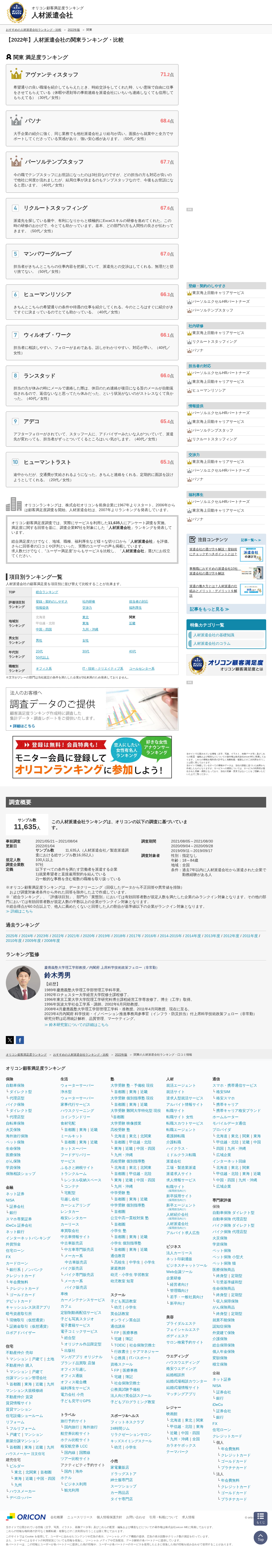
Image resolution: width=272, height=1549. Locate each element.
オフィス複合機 (74, 1382)
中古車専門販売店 (79, 1249)
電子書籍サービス (75, 1325)
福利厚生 (135, 607)
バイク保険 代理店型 (229, 1232)
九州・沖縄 (90, 629)
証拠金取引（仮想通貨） (30, 1326)
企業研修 (173, 1278)
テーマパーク (177, 1452)
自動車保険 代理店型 (229, 1219)
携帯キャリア (227, 1104)
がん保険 (13, 1161)
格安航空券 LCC (74, 1446)
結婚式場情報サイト (183, 1387)
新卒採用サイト (179, 1197)
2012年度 (231, 936)
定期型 (236, 1276)
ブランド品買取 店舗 (78, 1363)
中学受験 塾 (120, 1193)
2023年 (43, 936)
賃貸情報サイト (19, 1403)
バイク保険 (15, 1104)
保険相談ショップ (21, 1173)
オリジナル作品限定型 (82, 1344)
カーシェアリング (75, 1205)
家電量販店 (119, 1467)
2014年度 (193, 936)
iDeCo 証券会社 (19, 1225)
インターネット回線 (229, 1161)
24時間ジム (120, 1428)
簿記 (129, 1339)
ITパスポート (140, 1358)
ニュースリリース (80, 1517)
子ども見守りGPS (76, 1401)
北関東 (31, 1472)
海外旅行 (90, 1427)
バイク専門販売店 (79, 1274)
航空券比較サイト (75, 1433)
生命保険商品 (223, 1288)
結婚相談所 (175, 1375)
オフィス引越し (74, 1369)
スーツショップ (123, 1486)
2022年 (58, 936)
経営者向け (179, 1284)
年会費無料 (19, 1282)
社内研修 (88, 601)
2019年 (104, 936)
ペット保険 (15, 1142)
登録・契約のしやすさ (52, 601)
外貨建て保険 (223, 1333)
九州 (50, 1384)
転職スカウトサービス (184, 1123)
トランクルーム (74, 1173)
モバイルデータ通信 (229, 1123)
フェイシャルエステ (183, 1329)
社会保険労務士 (142, 1345)
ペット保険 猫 (224, 1263)
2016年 (150, 936)
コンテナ (71, 1186)
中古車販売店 (72, 1243)
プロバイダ (221, 1129)
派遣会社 (173, 1161)
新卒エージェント (181, 1207)
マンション (19, 1359)
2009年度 (33, 940)
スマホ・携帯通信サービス (234, 1085)
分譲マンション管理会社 (26, 1378)
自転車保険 (15, 1123)
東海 (85, 623)
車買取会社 (70, 1230)
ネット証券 (15, 1194)
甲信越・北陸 (140, 1142)
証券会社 (17, 1206)
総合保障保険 (223, 1345)
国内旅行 (71, 1427)
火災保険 (13, 1129)
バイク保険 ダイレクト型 (233, 1225)
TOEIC (120, 1345)
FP (116, 1333)
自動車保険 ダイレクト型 (233, 1212)
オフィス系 (44, 668)
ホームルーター (225, 1117)
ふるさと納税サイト (77, 1167)
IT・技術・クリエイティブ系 (102, 668)
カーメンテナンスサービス (83, 1300)
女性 (85, 640)
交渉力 (87, 607)
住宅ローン (15, 1250)
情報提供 (42, 607)
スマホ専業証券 (19, 1219)
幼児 (118, 1307)
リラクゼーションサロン (130, 1434)
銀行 (13, 1212)
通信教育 (117, 1256)
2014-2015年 (171, 936)
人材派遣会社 (177, 1225)
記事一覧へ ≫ (251, 540)
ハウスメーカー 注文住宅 (25, 1454)
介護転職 (173, 1142)
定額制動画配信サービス (81, 1312)
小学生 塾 (118, 1230)
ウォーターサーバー (77, 1085)
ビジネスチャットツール (186, 1265)
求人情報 (188, 1517)
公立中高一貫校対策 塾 (129, 1218)
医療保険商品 (223, 1269)
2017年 (135, 936)
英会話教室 (119, 1313)
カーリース (70, 1224)
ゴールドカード (23, 1295)
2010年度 (14, 940)
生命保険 (13, 1148)
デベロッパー (21, 1497)
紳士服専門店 (121, 1480)
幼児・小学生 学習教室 (129, 1274)
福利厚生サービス (75, 1388)
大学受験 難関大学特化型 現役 (135, 1110)
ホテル (66, 1478)
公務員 (119, 1358)
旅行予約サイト (74, 1421)
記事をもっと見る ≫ (209, 609)
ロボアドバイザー (21, 1333)
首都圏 (15, 1384)
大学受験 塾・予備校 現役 (132, 1085)
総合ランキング (47, 592)
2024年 (27, 936)
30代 (85, 651)
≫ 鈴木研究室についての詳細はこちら (76, 1025)
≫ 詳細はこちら (19, 911)
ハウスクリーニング (77, 1110)
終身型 (221, 1276)
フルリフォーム (23, 1428)
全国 (196, 1439)
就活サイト (175, 1092)
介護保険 (219, 1339)
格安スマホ (225, 1098)
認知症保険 (221, 1326)
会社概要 (56, 1517)
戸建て (37, 1359)
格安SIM (223, 1092)
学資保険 (13, 1167)
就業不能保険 (223, 1320)
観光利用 (71, 1490)
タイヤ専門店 (121, 1499)
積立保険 (219, 1364)
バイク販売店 (72, 1268)
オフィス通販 (72, 1376)
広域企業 (223, 1155)
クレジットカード (21, 1276)
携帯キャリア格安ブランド (238, 1110)
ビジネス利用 (75, 1484)
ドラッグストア (123, 1474)
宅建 (118, 1339)
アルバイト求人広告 (183, 1233)
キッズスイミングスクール (131, 1441)
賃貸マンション (19, 1409)
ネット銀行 (15, 1232)
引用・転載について (163, 1517)
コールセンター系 (142, 668)
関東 (199, 1420)
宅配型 (69, 1193)
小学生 (149, 1262)
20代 (39, 651)
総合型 (69, 1338)
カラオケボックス (181, 1445)
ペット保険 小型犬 (227, 1257)
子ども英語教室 (123, 1301)
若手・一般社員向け (186, 1297)
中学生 (134, 1262)
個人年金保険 (223, 1351)
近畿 (132, 623)
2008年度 (52, 940)
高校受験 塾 (120, 1129)
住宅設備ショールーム (24, 1416)
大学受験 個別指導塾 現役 (132, 1098)
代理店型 (17, 1098)
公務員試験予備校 (125, 1389)
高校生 (119, 1262)
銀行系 (15, 1269)
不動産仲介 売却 (19, 1352)
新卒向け (177, 1303)
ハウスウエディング (183, 1362)
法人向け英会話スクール (130, 1395)
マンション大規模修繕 (24, 1390)
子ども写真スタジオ (77, 1319)
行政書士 (121, 1351)
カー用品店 (119, 1492)
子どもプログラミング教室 (132, 1402)
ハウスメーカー (23, 1491)
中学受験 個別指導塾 (127, 1205)
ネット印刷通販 (179, 1259)
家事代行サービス (75, 1104)
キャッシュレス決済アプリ (28, 1307)
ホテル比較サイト (75, 1440)
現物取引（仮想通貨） (28, 1320)
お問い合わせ (135, 1517)
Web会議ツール (179, 1272)
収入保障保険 (227, 1301)
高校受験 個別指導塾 (127, 1161)
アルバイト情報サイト (184, 1104)
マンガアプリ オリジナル (82, 1357)
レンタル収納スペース (82, 1180)
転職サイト (175, 1110)
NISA (10, 1200)
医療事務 (130, 1333)
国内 (68, 1471)
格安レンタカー (74, 1218)
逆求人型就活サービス (184, 1098)
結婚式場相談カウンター (186, 1381)
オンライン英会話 (125, 1320)
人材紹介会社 (177, 1216)
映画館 (171, 1414)
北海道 (119, 1136)
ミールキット (72, 1136)
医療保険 (13, 1155)
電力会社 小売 (72, 1394)
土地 (50, 1359)
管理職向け (179, 1290)
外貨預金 (13, 1244)
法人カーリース (179, 1253)
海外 (79, 1471)
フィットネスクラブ (127, 1422)
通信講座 (117, 1326)
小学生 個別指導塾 (125, 1243)
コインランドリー (75, 1117)
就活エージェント (181, 1085)
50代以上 (42, 657)
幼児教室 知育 (122, 1281)
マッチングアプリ (181, 1394)
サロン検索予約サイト (184, 1342)
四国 (220, 1148)
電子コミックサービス (79, 1331)
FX (8, 1257)
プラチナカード (234, 1467)
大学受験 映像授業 (125, 1123)
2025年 (12, 936)
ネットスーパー (74, 1148)
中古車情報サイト (75, 1237)
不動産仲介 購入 (19, 1365)
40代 (132, 651)
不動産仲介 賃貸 (19, 1397)
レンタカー (70, 1211)
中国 (257, 1142)
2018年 (120, 936)
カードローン (17, 1263)
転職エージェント (181, 1129)
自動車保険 (15, 1085)
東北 (85, 617)
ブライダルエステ (181, 1323)
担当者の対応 (138, 601)
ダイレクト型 (21, 1092)
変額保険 (219, 1358)
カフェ (66, 1306)
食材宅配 (68, 1123)
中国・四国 (44, 629)
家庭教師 (117, 1268)
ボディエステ (177, 1336)
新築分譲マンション (22, 1441)
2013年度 (212, 936)
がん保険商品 (223, 1307)
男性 (39, 640)
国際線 (84, 1452)
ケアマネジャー (146, 1351)
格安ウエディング (181, 1368)
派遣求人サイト (179, 1173)
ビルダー (17, 1466)
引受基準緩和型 (229, 1282)
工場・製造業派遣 (181, 1167)
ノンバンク (33, 1269)
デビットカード (19, 1301)
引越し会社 (70, 1199)
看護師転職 (175, 1136)
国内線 (69, 1452)
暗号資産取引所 (19, 1313)
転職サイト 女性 (179, 1117)
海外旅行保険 (17, 1136)
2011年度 (250, 936)
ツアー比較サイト (75, 1458)
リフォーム (15, 1422)
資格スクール (121, 1364)
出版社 (69, 1350)
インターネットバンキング (28, 1238)
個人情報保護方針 (109, 1517)
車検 (64, 1294)
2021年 (73, 936)
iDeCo (217, 1404)
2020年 (89, 936)
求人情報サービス (181, 1180)
